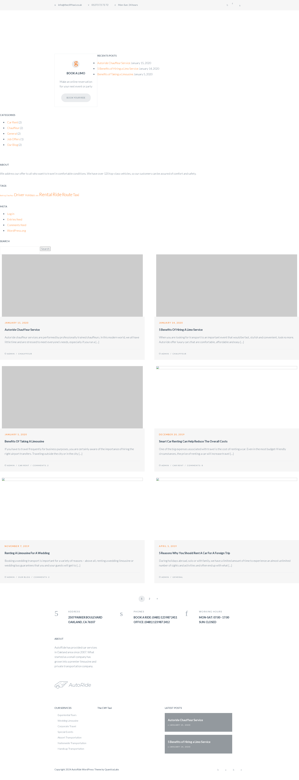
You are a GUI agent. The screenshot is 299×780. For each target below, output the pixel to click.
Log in (10, 213)
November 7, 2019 (17, 546)
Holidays (30, 195)
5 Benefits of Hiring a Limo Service (117, 68)
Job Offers (13, 139)
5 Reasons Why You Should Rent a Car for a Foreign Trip (194, 553)
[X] (226, 770)
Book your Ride (76, 97)
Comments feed (16, 225)
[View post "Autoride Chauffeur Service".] (72, 285)
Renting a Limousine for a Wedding (27, 553)
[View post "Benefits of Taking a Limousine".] (72, 397)
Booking (3, 195)
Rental (45, 194)
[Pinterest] (241, 770)
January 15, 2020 (16, 322)
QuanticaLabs (112, 769)
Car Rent (12, 122)
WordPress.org (16, 230)
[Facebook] (227, 5)
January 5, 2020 (16, 434)
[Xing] (233, 770)
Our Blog (12, 144)
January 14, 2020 (171, 322)
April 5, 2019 (168, 546)
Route (67, 194)
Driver (19, 194)
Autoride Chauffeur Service (113, 63)
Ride (57, 194)
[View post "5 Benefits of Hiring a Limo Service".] (226, 285)
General (12, 133)
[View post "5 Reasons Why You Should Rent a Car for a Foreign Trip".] (226, 509)
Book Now (233, 16)
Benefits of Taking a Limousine (115, 74)
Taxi (76, 194)
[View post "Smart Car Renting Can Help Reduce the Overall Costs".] (226, 397)
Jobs (37, 195)
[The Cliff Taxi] (73, 16)
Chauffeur (13, 128)
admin (11, 354)
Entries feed (14, 219)
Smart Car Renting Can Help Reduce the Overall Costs (193, 441)
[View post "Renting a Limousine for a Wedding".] (72, 509)
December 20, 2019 (172, 434)
